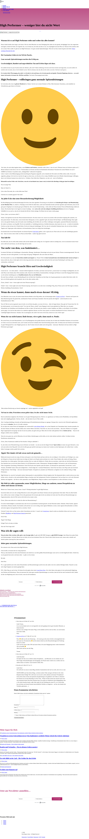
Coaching (6, 10)
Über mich (6, 6)
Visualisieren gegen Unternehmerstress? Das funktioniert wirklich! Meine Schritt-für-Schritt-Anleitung (34, 736)
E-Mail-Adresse (17, 710)
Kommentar (17, 704)
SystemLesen (46, 511)
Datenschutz (24, 837)
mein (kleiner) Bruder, (39, 426)
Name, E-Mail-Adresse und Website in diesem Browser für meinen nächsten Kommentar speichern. (36, 715)
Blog (4, 8)
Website (15, 712)
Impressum (36, 837)
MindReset (8, 513)
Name (15, 707)
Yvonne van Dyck (60, 296)
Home (4, 5)
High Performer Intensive (19, 513)
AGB (40, 837)
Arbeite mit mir (8, 9)
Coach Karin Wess (41, 570)
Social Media (30, 837)
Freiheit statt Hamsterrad (8, 769)
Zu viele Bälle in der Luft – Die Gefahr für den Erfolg (18, 758)
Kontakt (43, 837)
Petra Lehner (4, 738)
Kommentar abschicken (19, 717)
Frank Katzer (36, 231)
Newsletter (6, 12)
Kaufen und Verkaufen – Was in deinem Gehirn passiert (18, 747)
